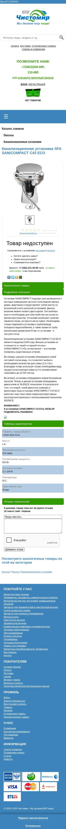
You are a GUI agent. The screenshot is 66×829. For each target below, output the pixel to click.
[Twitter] (13, 276)
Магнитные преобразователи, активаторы (26, 649)
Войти (7, 697)
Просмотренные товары (16, 717)
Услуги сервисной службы (17, 610)
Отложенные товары (14, 713)
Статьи (7, 756)
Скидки (7, 676)
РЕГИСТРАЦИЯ (37, 84)
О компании (10, 728)
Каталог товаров (13, 128)
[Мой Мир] (21, 276)
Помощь (8, 707)
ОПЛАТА (15, 46)
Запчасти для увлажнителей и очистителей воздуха (31, 607)
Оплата (8, 670)
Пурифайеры (11, 639)
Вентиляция (10, 652)
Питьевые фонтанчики (15, 642)
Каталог (6, 572)
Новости (8, 759)
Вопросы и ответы (13, 683)
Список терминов (13, 749)
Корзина (8, 710)
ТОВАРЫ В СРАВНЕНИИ (33, 49)
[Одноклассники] (17, 276)
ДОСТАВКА (25, 46)
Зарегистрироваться (14, 701)
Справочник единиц (14, 752)
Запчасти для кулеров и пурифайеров (23, 613)
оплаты (51, 250)
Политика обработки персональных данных (27, 686)
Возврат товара (12, 680)
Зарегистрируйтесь (28, 233)
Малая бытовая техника (16, 594)
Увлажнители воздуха (15, 623)
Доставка (8, 673)
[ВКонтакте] (9, 276)
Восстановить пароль (15, 704)
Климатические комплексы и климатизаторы (27, 626)
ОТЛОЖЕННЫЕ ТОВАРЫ (44, 46)
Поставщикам (11, 734)
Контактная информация (17, 731)
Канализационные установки (22, 141)
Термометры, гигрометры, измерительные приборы (31, 597)
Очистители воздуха (14, 620)
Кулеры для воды (13, 636)
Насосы (9, 135)
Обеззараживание (13, 633)
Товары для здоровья (15, 646)
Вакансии (9, 738)
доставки (40, 250)
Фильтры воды (11, 617)
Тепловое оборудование (16, 629)
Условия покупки (12, 667)
